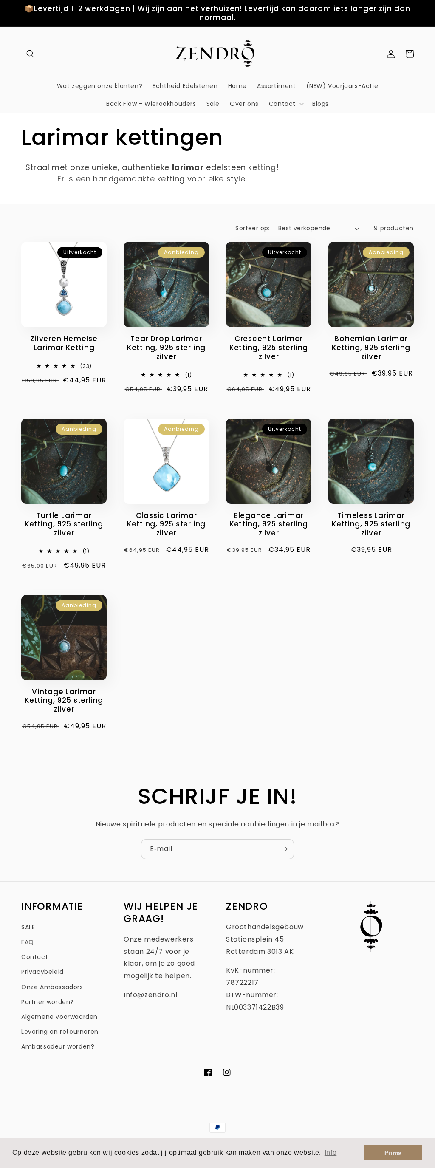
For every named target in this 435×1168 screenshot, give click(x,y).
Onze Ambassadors (52, 987)
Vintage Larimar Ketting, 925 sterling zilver (64, 700)
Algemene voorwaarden (59, 1016)
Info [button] (330, 1152)
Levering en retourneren (60, 1031)
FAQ (27, 942)
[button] (30, 54)
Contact (34, 957)
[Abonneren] (284, 849)
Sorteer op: (252, 228)
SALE (28, 927)
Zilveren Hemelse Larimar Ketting (63, 343)
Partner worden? (47, 1002)
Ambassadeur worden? (57, 1046)
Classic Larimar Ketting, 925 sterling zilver (166, 524)
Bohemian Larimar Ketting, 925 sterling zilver (371, 347)
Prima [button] (393, 1152)
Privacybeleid (42, 971)
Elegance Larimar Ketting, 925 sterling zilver (268, 524)
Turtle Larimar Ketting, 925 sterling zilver (64, 524)
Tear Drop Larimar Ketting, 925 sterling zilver (166, 347)
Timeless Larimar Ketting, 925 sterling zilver (371, 524)
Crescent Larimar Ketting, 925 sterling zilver (268, 347)
